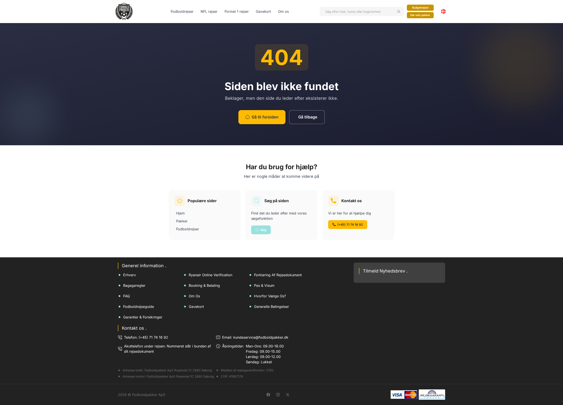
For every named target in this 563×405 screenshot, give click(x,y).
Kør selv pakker (420, 15)
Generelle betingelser (271, 306)
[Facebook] (268, 394)
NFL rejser (209, 11)
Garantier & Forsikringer (142, 317)
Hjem (180, 213)
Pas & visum (264, 285)
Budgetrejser (420, 7)
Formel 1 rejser (237, 11)
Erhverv (129, 275)
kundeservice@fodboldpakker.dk (260, 337)
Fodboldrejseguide (138, 306)
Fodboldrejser (182, 11)
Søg (263, 230)
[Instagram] (278, 394)
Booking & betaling (204, 285)
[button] (443, 11)
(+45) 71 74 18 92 (350, 224)
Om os (283, 11)
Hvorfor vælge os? (270, 296)
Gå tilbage (307, 117)
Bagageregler (134, 285)
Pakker (182, 221)
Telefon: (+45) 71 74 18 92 (146, 337)
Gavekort (263, 11)
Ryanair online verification (210, 275)
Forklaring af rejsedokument (278, 275)
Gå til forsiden (265, 117)
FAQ (126, 296)
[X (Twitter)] (287, 394)
